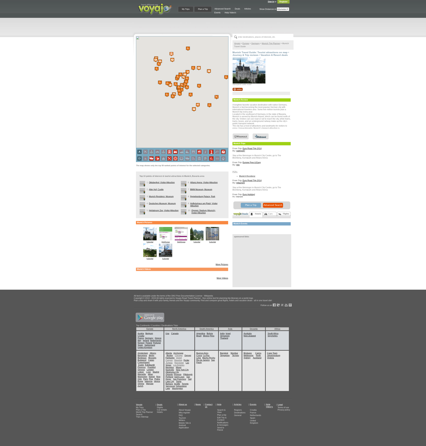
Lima (198, 358)
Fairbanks (170, 358)
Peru (212, 336)
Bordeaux (142, 358)
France (141, 338)
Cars (270, 214)
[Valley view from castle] (197, 239)
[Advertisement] (214, 25)
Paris (145, 379)
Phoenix (177, 374)
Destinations (239, 413)
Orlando (169, 374)
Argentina (200, 333)
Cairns (258, 353)
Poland (149, 343)
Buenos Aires (202, 353)
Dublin (141, 365)
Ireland (146, 340)
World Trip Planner (144, 412)
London (150, 369)
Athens (153, 353)
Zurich (140, 386)
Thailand (224, 338)
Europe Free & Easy (252, 162)
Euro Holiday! (249, 194)
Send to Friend (220, 428)
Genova (141, 369)
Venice (157, 381)
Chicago (179, 355)
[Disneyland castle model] (150, 239)
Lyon (148, 372)
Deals (159, 405)
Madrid (156, 372)
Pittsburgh (188, 374)
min (238, 165)
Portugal (157, 343)
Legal (280, 405)
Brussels (152, 358)
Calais (151, 360)
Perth (258, 355)
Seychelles (273, 336)
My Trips (140, 407)
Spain (140, 345)
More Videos (222, 278)
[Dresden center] (165, 256)
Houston (178, 360)
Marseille (142, 374)
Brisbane (248, 353)
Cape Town (272, 353)
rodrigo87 (240, 151)
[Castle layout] (212, 239)
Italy (139, 340)
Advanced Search (273, 205)
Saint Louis (179, 377)
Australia (248, 333)
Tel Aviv (235, 355)
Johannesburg (273, 355)
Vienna (141, 383)
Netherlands (155, 340)
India (222, 333)
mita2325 (240, 183)
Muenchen (142, 377)
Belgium (149, 333)
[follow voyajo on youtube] (286, 306)
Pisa (151, 379)
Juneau (169, 363)
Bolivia (210, 333)
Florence (142, 367)
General (237, 415)
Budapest (142, 360)
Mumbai (234, 353)
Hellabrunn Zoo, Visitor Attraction (164, 210)
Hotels (160, 412)
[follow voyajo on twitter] (282, 306)
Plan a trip (221, 415)
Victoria (270, 358)
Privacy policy (284, 410)
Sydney (247, 358)
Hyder (186, 360)
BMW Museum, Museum (201, 189)
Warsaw (149, 383)
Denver (188, 355)
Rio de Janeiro (203, 360)
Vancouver (170, 386)
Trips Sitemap (142, 417)
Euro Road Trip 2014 (252, 148)
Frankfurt (152, 367)
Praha (157, 379)
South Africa (273, 333)
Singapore (225, 336)
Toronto (185, 384)
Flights (160, 407)
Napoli (152, 377)
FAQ (181, 415)
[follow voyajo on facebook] (274, 306)
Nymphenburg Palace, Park (202, 196)
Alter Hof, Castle (156, 189)
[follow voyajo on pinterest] (290, 306)
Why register (184, 413)
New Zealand (250, 336)
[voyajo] (154, 17)
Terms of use (283, 407)
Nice (158, 377)
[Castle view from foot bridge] (150, 256)
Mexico (206, 336)
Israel (228, 333)
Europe (245, 43)
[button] (193, 109)
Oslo (140, 379)
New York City (182, 370)
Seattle (177, 384)
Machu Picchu (208, 358)
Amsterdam (143, 353)
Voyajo (237, 43)
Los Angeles (178, 365)
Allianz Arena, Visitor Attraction (204, 182)
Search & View (221, 411)
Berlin (151, 355)
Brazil (199, 336)
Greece (158, 338)
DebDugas (166, 242)
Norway (141, 343)
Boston (170, 355)
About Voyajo (185, 410)
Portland (169, 377)
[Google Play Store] (150, 321)
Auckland (257, 358)
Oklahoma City (172, 372)
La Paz (206, 355)
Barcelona (142, 355)
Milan (150, 374)
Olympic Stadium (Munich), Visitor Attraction (203, 211)
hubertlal (150, 242)
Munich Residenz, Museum (161, 196)
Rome (140, 381)
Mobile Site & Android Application (185, 425)
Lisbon (141, 372)
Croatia (141, 336)
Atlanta (169, 353)
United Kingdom (145, 347)
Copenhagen (144, 362)
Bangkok (224, 353)
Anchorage (178, 353)
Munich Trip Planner (271, 43)
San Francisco (179, 379)
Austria (141, 333)
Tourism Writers (182, 419)
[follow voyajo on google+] (278, 306)
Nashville (170, 370)
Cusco (199, 355)
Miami (178, 367)
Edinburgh (150, 365)
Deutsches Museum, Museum (162, 203)
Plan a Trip (250, 205)
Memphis (170, 367)
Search (139, 414)
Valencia (148, 381)
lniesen (239, 197)
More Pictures (222, 264)
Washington (177, 388)
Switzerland (149, 345)
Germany (255, 43)
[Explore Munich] (238, 90)
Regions (238, 410)
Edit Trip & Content (221, 418)
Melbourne (248, 355)
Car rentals (162, 410)
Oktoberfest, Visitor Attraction (162, 182)
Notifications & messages (222, 424)
